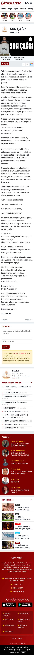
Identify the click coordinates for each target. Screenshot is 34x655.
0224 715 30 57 (18, 584)
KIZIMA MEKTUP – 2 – (11, 424)
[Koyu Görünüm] (26, 3)
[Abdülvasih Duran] (5, 462)
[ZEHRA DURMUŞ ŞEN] (5, 443)
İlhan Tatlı (14, 32)
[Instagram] (17, 599)
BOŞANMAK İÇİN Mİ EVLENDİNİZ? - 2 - (17, 396)
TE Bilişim (22, 644)
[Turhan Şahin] (5, 471)
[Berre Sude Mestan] (5, 453)
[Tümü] (31, 437)
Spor (16, 9)
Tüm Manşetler (9, 625)
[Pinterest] (13, 599)
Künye (20, 638)
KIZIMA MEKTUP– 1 (10, 428)
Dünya (17, 533)
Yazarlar (23, 9)
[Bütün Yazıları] (31, 383)
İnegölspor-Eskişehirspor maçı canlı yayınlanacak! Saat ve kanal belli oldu (23, 546)
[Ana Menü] (31, 3)
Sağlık (17, 504)
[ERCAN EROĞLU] (5, 490)
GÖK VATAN (15, 482)
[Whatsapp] (24, 599)
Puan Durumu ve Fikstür (24, 620)
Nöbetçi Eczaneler (6, 615)
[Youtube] (20, 599)
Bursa (3, 9)
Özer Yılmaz (15, 479)
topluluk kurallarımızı (20, 353)
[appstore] (9, 605)
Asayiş (30, 9)
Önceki (5, 320)
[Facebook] (6, 599)
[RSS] (27, 599)
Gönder (5, 347)
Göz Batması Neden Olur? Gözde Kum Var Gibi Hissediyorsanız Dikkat (23, 509)
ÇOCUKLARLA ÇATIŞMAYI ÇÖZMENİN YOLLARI (20, 445)
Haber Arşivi (9, 631)
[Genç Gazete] (11, 3)
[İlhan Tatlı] (4, 29)
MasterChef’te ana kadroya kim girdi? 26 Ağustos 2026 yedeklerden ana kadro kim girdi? (23, 527)
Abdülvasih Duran (17, 461)
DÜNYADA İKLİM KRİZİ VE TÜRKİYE (20, 491)
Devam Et (14, 378)
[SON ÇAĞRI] (17, 46)
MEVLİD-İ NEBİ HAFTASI (19, 463)
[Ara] (28, 3)
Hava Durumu (24, 613)
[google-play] (25, 605)
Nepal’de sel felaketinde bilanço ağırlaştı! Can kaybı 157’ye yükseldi (22, 537)
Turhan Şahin (16, 469)
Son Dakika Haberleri (22, 626)
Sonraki (28, 320)
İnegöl (10, 9)
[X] (10, 599)
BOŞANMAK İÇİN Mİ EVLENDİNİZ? (15, 402)
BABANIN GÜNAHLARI (11, 393)
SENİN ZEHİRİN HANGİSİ (12, 412)
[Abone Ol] (31, 64)
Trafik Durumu (9, 619)
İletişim (14, 638)
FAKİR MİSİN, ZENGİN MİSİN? (14, 421)
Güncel (18, 523)
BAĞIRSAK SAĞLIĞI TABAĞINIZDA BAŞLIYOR (20, 454)
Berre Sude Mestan (18, 450)
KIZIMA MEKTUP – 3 (11, 408)
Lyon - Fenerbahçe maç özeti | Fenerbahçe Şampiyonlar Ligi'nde (23, 518)
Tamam (23, 652)
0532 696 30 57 (18, 588)
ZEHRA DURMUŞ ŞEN (18, 441)
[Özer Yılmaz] (5, 480)
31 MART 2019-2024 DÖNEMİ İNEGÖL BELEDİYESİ (21, 473)
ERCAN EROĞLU (16, 487)
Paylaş (6, 64)
